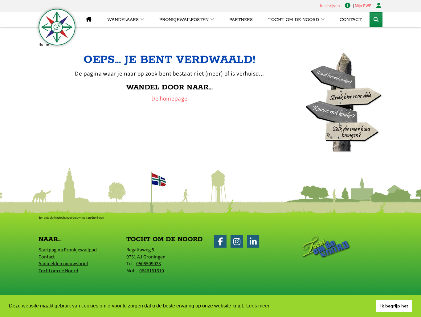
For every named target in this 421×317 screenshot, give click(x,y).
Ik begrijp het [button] (394, 305)
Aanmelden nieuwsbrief (63, 263)
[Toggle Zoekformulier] (376, 19)
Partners (241, 20)
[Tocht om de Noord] (326, 246)
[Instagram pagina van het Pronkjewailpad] (238, 243)
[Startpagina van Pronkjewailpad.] (57, 27)
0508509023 (148, 263)
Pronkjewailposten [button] (184, 20)
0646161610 (151, 270)
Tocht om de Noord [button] (293, 20)
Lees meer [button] (257, 305)
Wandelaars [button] (123, 20)
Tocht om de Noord (58, 270)
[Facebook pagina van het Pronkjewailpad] (222, 243)
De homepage (169, 98)
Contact (351, 20)
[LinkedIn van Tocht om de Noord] (254, 243)
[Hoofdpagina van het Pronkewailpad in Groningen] (88, 19)
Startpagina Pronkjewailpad (68, 249)
